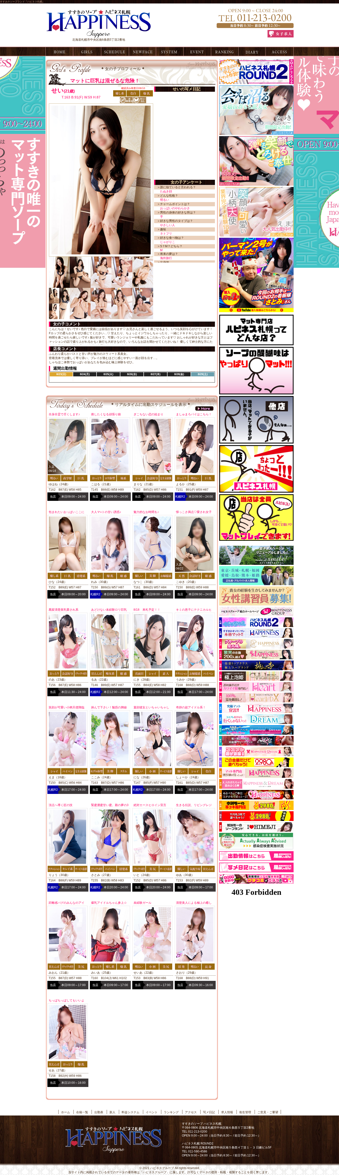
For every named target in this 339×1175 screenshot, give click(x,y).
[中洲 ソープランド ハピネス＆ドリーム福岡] (256, 787)
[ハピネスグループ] (256, 614)
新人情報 (142, 51)
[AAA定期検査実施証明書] (256, 848)
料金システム (169, 51)
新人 (112, 1112)
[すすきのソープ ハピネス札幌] (99, 36)
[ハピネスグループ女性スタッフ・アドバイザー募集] (256, 603)
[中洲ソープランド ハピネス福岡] (256, 776)
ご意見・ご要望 (267, 1112)
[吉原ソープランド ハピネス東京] (256, 647)
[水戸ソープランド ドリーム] (256, 722)
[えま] (256, 235)
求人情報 (227, 1112)
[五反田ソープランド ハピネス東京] (256, 657)
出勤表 (114, 51)
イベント (152, 1112)
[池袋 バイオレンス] (256, 679)
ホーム (58, 51)
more (204, 408)
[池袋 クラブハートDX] (256, 700)
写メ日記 (252, 51)
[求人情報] (281, 33)
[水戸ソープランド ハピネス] (256, 711)
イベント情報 (197, 51)
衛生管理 (245, 1112)
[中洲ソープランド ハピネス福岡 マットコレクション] (256, 797)
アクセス (280, 51)
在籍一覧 (87, 51)
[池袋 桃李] (256, 668)
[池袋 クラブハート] (256, 690)
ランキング (224, 51)
